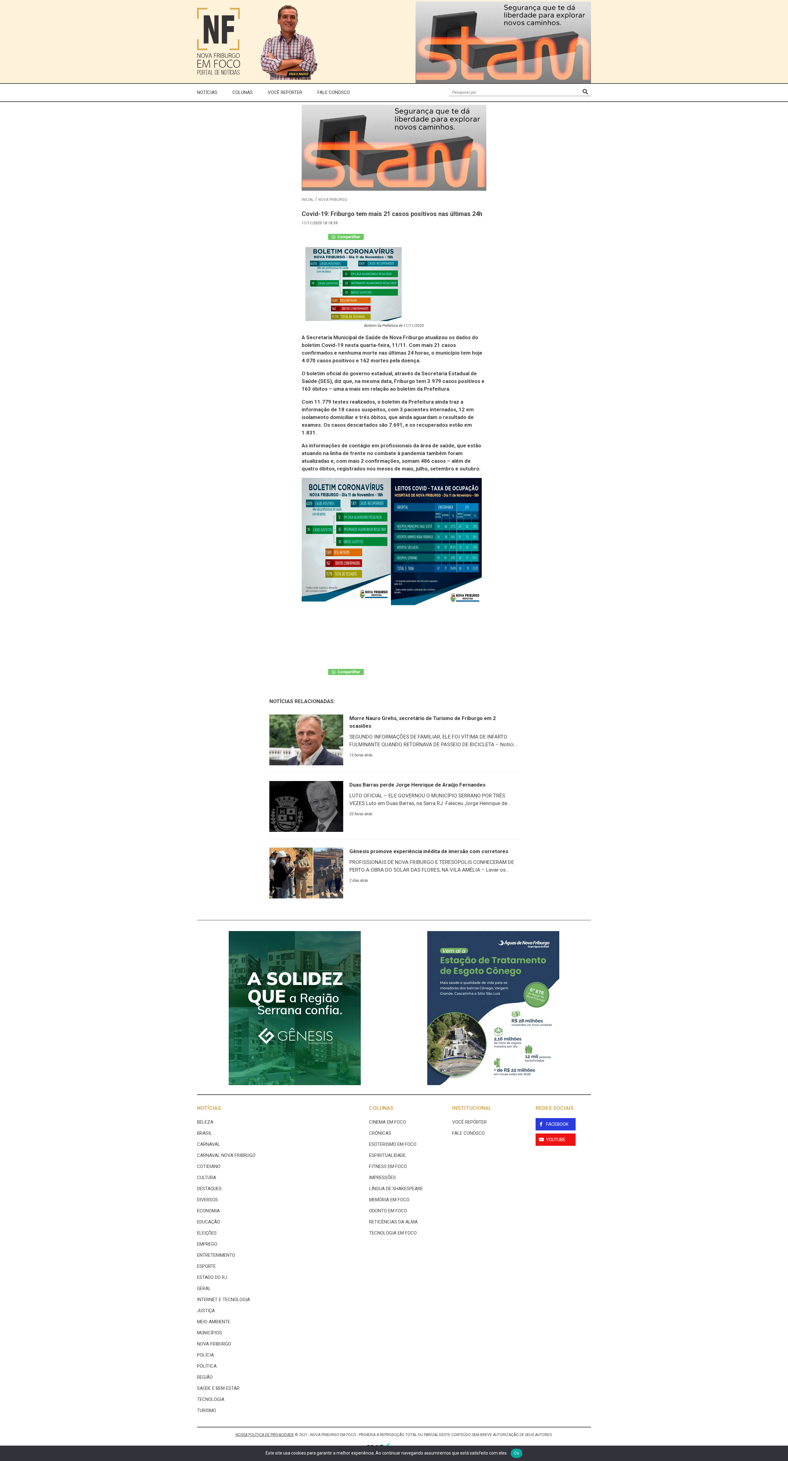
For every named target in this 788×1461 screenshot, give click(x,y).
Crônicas (380, 1133)
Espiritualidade (387, 1155)
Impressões (382, 1177)
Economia (208, 1211)
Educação (208, 1222)
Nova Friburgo (332, 199)
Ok (516, 1453)
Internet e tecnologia (223, 1299)
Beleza (205, 1122)
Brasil (204, 1133)
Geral (204, 1288)
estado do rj (212, 1277)
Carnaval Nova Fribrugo (226, 1155)
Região (205, 1377)
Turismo (206, 1410)
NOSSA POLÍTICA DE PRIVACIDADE (264, 1435)
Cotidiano (208, 1166)
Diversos (207, 1200)
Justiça (206, 1310)
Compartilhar (348, 237)
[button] (585, 92)
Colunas (242, 92)
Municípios (209, 1333)
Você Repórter (285, 92)
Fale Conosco (333, 92)
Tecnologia (210, 1399)
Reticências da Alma (393, 1222)
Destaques (209, 1188)
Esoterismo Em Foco (392, 1144)
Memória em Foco (389, 1200)
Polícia (205, 1355)
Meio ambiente (213, 1322)
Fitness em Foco (388, 1166)
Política (207, 1366)
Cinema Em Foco (387, 1122)
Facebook (557, 1124)
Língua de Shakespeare (396, 1188)
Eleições (207, 1233)
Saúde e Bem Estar (218, 1388)
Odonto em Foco (388, 1211)
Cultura (206, 1177)
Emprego (207, 1244)
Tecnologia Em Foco (393, 1233)
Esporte (206, 1266)
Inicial (308, 199)
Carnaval (208, 1144)
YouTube (555, 1139)
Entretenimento (216, 1255)
